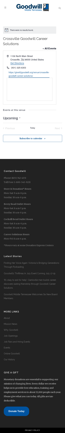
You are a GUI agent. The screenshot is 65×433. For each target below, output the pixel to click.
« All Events (49, 48)
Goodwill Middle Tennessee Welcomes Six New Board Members (30, 296)
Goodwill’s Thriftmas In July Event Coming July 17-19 (29, 273)
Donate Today (16, 411)
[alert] (29, 30)
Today (32, 128)
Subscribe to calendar (31, 138)
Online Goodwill (12, 353)
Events (7, 347)
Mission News (10, 324)
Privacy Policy (32, 430)
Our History (9, 359)
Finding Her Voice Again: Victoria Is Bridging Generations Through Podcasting (31, 265)
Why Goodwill (11, 330)
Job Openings (11, 336)
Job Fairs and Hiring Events (17, 342)
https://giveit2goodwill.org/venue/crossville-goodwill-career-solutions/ (29, 74)
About (7, 318)
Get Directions (17, 63)
